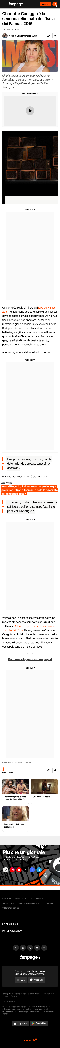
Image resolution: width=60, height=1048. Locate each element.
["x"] (25, 869)
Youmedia (6, 898)
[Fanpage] (30, 957)
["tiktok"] (5, 869)
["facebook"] (32, 869)
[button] (55, 35)
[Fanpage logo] (17, 4)
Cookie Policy (8, 903)
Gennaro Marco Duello (27, 35)
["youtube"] (19, 869)
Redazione (49, 903)
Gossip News (7, 763)
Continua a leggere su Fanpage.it (30, 659)
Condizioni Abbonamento (29, 903)
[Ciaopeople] (30, 1040)
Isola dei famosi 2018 (23, 763)
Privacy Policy (36, 898)
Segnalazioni (20, 898)
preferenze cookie (10, 908)
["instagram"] (12, 869)
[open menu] (3, 4)
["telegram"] (39, 869)
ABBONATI (45, 4)
